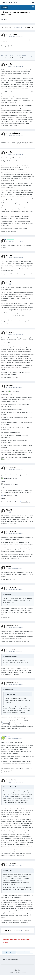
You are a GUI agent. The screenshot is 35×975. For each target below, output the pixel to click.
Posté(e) (14, 36)
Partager (9, 952)
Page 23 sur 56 (18, 27)
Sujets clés (17, 21)
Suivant (28, 27)
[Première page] (2, 27)
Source (3, 481)
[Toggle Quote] (4, 594)
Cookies (17, 970)
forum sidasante (9, 2)
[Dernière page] (32, 27)
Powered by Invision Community (17, 972)
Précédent (7, 27)
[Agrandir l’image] (14, 391)
